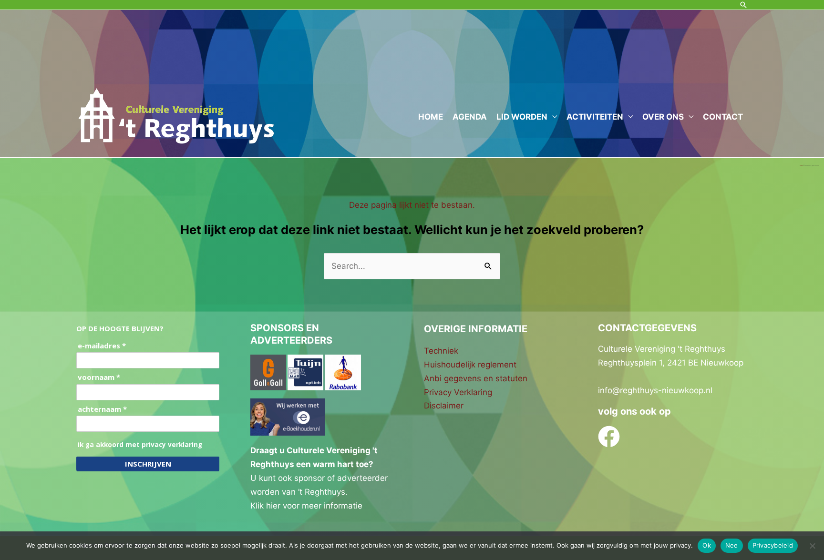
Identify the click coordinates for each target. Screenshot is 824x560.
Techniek (441, 351)
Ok (706, 545)
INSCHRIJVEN (148, 463)
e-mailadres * (102, 345)
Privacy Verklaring (458, 392)
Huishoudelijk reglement (470, 364)
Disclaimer (444, 405)
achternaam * (102, 409)
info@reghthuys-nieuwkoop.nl (655, 390)
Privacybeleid (772, 545)
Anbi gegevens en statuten (475, 378)
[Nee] (812, 545)
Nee (731, 545)
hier (273, 505)
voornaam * (99, 377)
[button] (743, 4)
